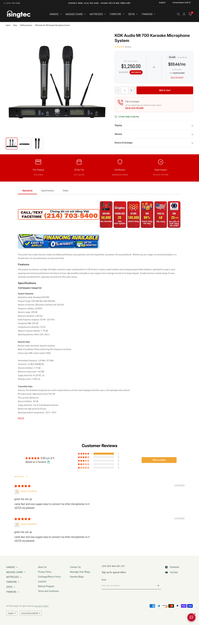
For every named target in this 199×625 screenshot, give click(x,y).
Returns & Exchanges (124, 142)
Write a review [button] (159, 460)
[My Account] (184, 14)
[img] (22, 486)
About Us (42, 567)
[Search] (178, 14)
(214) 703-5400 (13, 3)
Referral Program (46, 586)
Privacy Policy (44, 571)
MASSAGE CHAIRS (74, 14)
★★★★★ (123, 46)
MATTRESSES (96, 14)
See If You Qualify (177, 77)
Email (104, 579)
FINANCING (147, 14)
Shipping (118, 125)
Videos (65, 190)
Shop (15, 25)
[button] (84, 454)
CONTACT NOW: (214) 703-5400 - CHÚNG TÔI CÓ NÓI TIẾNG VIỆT (99, 3)
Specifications (47, 190)
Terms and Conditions (48, 591)
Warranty (118, 134)
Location (42, 581)
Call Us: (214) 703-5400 (134, 108)
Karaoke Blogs (77, 576)
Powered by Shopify (41, 606)
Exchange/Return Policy (49, 576)
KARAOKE (54, 14)
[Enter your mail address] (158, 585)
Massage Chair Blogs (80, 571)
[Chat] (191, 617)
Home (8, 25)
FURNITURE (115, 14)
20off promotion (26, 25)
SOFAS (131, 14)
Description (27, 190)
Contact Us (75, 567)
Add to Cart (164, 90)
